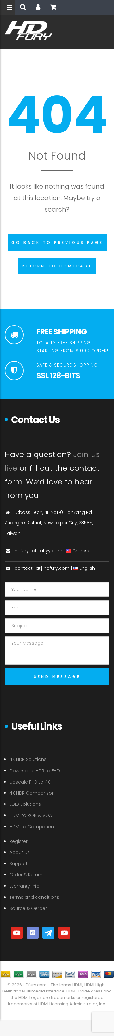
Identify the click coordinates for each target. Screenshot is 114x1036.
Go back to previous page (57, 242)
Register (19, 841)
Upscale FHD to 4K (30, 782)
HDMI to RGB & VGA (31, 815)
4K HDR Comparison (32, 793)
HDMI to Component (32, 827)
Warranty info (25, 886)
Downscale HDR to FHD (35, 771)
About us (20, 852)
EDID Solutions (25, 804)
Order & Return (26, 874)
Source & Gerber (28, 908)
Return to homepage (57, 266)
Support (19, 863)
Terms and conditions (34, 897)
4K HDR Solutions (28, 759)
